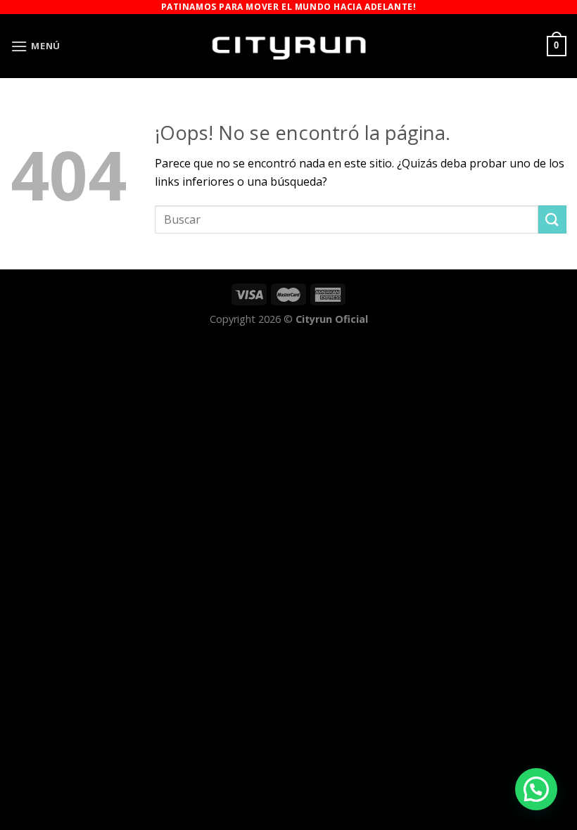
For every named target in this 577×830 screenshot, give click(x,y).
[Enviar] (552, 219)
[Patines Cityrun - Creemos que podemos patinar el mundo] (288, 46)
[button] (536, 789)
